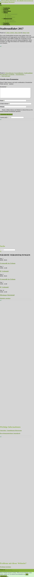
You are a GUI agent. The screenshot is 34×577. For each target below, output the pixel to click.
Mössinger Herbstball (7, 295)
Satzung (9, 15)
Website (2, 106)
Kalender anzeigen (5, 298)
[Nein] (7, 576)
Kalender (5, 9)
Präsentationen (11, 17)
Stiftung (5, 12)
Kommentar (3, 86)
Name (2, 100)
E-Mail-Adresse (4, 103)
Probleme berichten (5, 567)
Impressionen (7, 11)
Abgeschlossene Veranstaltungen (14, 73)
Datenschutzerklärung (13, 571)
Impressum (3, 571)
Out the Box (9, 569)
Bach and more (5, 76)
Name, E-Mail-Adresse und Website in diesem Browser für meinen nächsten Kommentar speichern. (16, 110)
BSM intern (6, 24)
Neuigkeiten (6, 8)
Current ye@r (4, 117)
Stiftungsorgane (7, 18)
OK (27, 574)
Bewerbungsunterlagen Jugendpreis (10, 433)
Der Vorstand (10, 20)
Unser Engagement (12, 14)
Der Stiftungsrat (11, 21)
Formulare (6, 23)
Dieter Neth (26, 32)
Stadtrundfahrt (28, 73)
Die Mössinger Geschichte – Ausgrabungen (13, 74)
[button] (0, 3)
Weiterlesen (3, 576)
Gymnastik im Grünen (7, 263)
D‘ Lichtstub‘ (4, 271)
